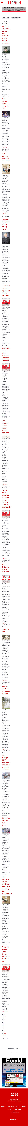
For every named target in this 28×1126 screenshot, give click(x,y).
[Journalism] (14, 9)
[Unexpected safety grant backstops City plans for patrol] (6, 366)
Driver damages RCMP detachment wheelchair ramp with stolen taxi (6, 762)
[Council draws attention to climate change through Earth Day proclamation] (6, 514)
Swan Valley (11, 1106)
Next (5, 1033)
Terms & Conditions (14, 1112)
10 (4, 1032)
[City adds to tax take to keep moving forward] (6, 238)
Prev (5, 1016)
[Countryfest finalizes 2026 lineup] (6, 830)
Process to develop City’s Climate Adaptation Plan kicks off (6, 954)
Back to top (13, 1119)
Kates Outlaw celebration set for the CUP (6, 103)
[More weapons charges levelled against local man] (6, 437)
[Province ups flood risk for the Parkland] (6, 702)
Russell (24, 1106)
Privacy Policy (17, 1109)
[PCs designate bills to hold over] (6, 578)
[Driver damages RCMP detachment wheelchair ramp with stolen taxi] (6, 776)
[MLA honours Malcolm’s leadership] (6, 169)
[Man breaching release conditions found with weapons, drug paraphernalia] (6, 900)
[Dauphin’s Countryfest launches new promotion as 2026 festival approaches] (6, 49)
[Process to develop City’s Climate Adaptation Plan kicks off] (6, 968)
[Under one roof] (6, 637)
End (4, 1035)
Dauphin (3, 1106)
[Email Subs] (14, 1072)
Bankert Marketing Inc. (16, 1100)
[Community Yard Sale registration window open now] (6, 302)
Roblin (17, 1106)
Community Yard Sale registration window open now (6, 290)
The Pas (9, 1109)
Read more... (5, 93)
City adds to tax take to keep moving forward (5, 224)
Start (5, 1014)
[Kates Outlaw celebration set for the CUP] (6, 114)
